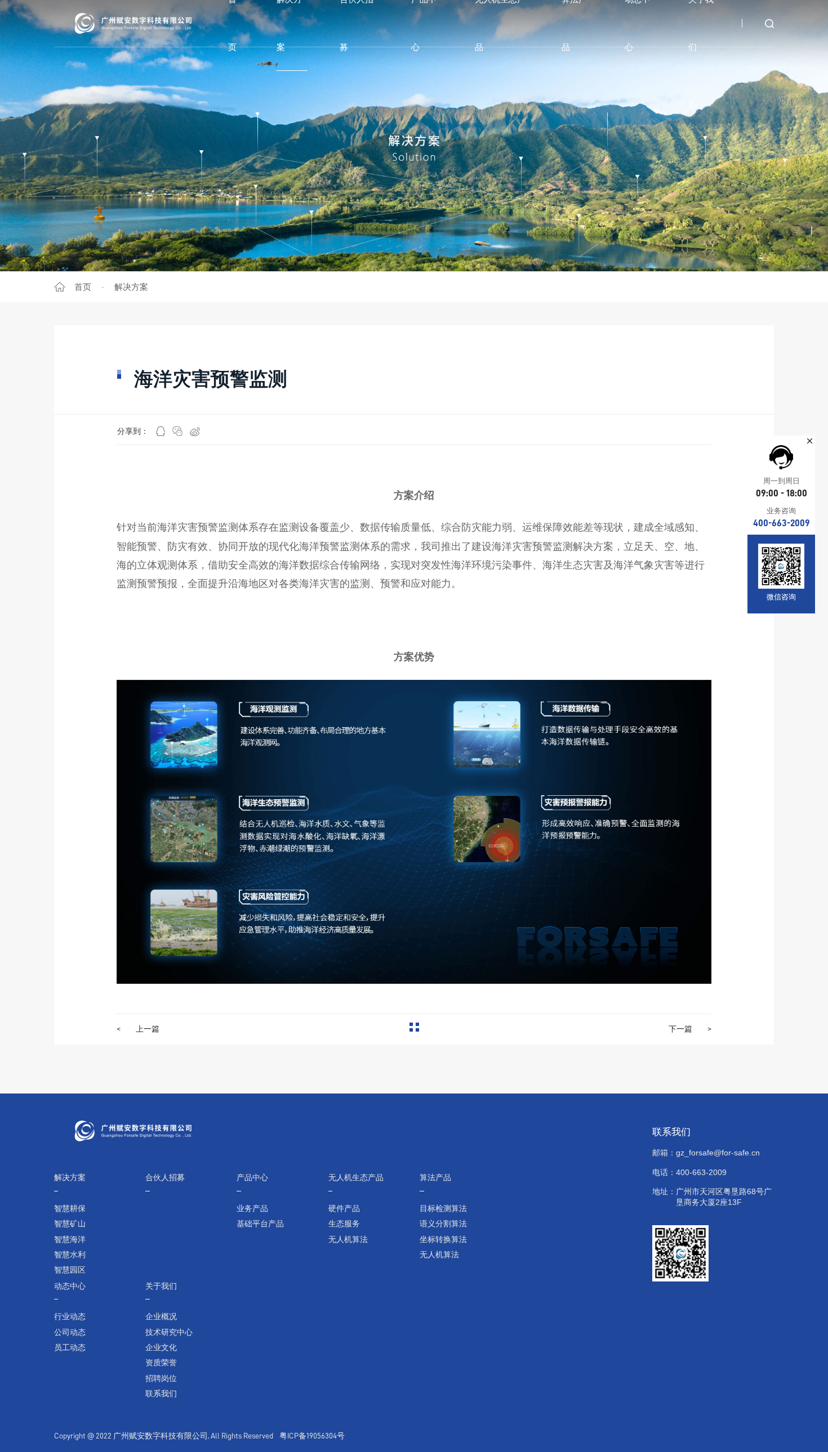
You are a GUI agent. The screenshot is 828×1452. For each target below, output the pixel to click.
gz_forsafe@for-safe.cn (718, 1153)
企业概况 (161, 1316)
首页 (82, 287)
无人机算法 (348, 1239)
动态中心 (70, 1286)
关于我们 (161, 1286)
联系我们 (161, 1393)
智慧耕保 (70, 1208)
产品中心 (252, 1177)
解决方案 (131, 287)
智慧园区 (70, 1270)
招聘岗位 (161, 1378)
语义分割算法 (443, 1223)
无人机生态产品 (356, 1177)
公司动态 (70, 1332)
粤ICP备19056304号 (312, 1436)
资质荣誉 (161, 1362)
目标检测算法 (443, 1208)
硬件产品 (344, 1208)
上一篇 (138, 1029)
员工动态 (70, 1347)
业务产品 (252, 1208)
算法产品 (435, 1177)
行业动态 (70, 1316)
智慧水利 (70, 1254)
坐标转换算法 (443, 1239)
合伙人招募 (165, 1177)
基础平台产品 (260, 1223)
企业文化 (161, 1347)
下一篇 (690, 1029)
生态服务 (344, 1223)
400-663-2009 (781, 523)
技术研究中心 (169, 1332)
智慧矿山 (70, 1223)
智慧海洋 (70, 1239)
